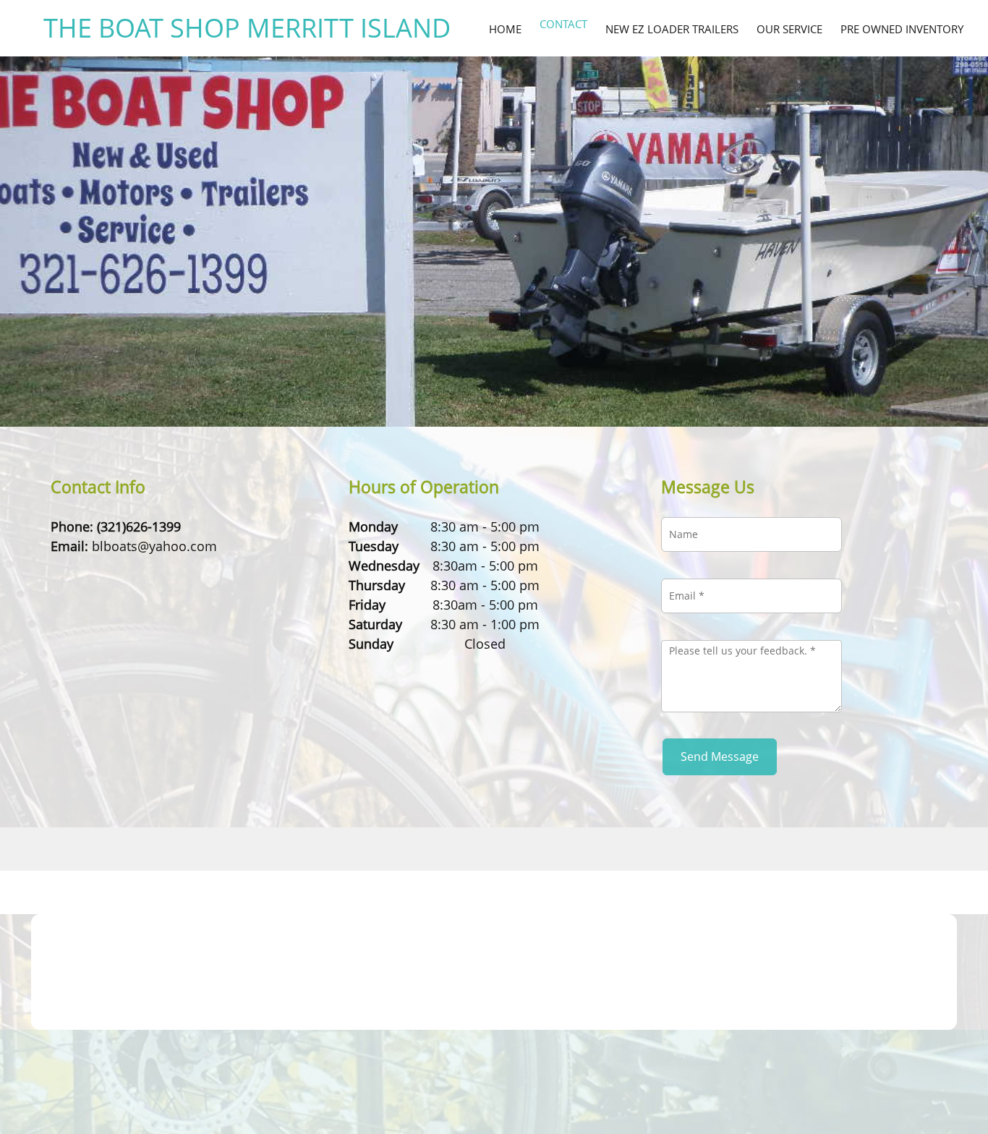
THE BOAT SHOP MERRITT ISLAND (247, 28)
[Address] (83, 570)
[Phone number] (61, 570)
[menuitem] (505, 28)
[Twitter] (126, 570)
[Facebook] (105, 570)
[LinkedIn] (148, 570)
